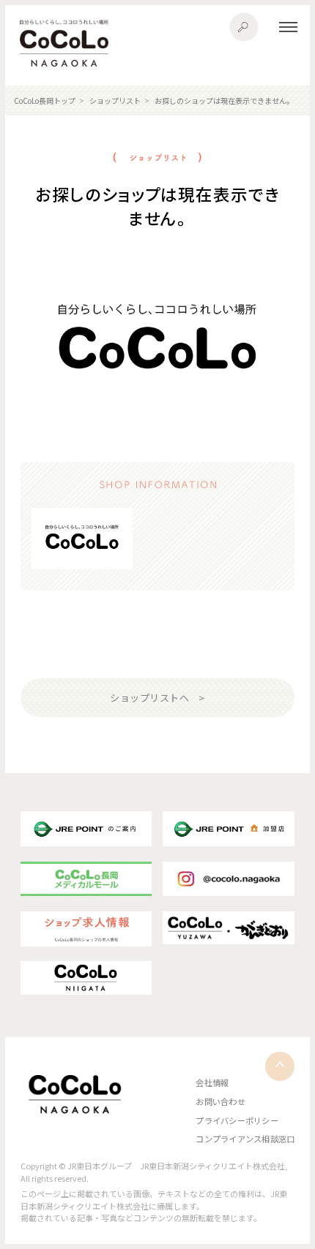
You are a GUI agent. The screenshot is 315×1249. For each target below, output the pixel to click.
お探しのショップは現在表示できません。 (224, 100)
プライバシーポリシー (237, 1120)
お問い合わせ (220, 1101)
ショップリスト (115, 100)
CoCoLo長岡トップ (44, 100)
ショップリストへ (149, 698)
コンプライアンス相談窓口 (245, 1138)
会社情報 (212, 1082)
